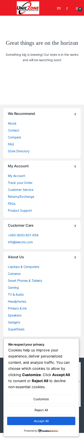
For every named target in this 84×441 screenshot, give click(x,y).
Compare (14, 137)
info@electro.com (20, 242)
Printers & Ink (17, 308)
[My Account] (68, 8)
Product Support (20, 210)
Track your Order (20, 183)
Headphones (17, 301)
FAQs (11, 203)
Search (59, 7)
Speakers (15, 315)
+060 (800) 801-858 (23, 235)
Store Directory (19, 151)
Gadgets (14, 322)
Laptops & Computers (23, 267)
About (12, 123)
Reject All (41, 410)
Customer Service (20, 189)
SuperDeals (16, 329)
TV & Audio (16, 294)
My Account (16, 176)
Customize (41, 399)
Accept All (41, 421)
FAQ (11, 144)
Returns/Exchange (21, 196)
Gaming (13, 287)
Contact (13, 130)
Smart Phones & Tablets (25, 280)
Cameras (14, 273)
